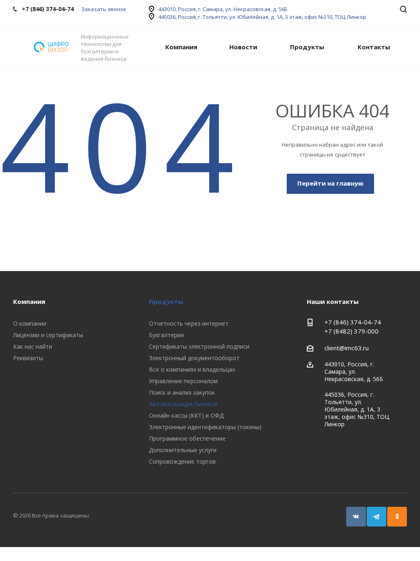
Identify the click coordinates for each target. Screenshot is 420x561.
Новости (243, 47)
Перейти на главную (330, 183)
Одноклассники (397, 517)
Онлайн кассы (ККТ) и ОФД (186, 415)
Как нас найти (32, 346)
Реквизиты (28, 358)
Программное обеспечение (187, 438)
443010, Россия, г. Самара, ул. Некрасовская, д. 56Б (223, 9)
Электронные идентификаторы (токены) (205, 427)
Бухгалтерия (166, 335)
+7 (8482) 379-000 (351, 331)
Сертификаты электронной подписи (199, 346)
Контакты (374, 47)
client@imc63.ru (346, 348)
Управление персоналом (183, 381)
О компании (29, 323)
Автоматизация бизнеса (183, 404)
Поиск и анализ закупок (182, 392)
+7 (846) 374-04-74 (352, 322)
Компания (181, 47)
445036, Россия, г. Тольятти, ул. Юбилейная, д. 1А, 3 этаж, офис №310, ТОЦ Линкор (262, 17)
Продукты (307, 47)
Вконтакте (356, 517)
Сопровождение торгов (182, 461)
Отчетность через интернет (188, 323)
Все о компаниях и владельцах (192, 369)
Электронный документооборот (194, 358)
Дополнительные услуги (183, 450)
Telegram (376, 517)
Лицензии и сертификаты (48, 335)
